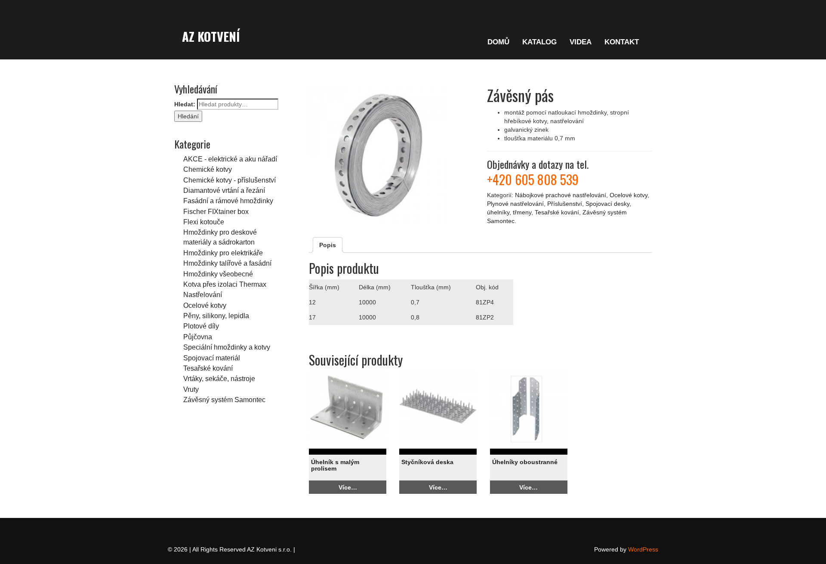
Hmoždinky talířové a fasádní (227, 263)
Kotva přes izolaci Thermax (224, 284)
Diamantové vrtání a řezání (224, 190)
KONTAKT (621, 42)
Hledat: (184, 104)
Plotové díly (201, 326)
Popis (327, 245)
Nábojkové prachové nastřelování (560, 195)
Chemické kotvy (207, 169)
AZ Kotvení (211, 36)
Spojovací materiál (211, 358)
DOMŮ (498, 42)
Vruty (191, 389)
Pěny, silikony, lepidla (216, 315)
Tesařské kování (208, 368)
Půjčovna (197, 337)
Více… (348, 487)
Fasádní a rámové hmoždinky (228, 201)
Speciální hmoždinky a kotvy (226, 347)
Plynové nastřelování (515, 203)
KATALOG (539, 42)
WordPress (643, 549)
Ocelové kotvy (204, 305)
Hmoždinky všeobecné (218, 274)
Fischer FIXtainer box (216, 211)
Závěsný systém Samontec (224, 399)
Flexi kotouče (203, 222)
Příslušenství (564, 203)
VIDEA (581, 42)
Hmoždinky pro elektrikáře (223, 253)
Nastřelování (202, 294)
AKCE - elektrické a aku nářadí (230, 159)
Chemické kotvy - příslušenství (229, 180)
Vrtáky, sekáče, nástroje (219, 378)
